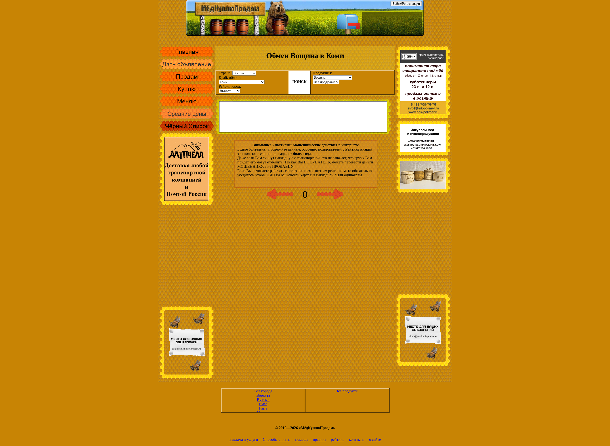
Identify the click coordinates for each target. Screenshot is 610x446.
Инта (263, 408)
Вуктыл (263, 400)
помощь (301, 439)
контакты (356, 439)
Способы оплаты (276, 439)
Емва (263, 404)
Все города (263, 391)
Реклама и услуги (243, 439)
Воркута (263, 395)
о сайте (375, 439)
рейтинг (337, 439)
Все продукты (347, 391)
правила (319, 439)
